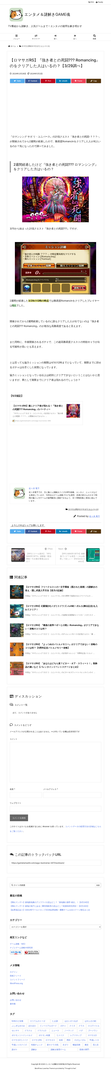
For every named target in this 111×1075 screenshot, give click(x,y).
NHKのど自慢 (17, 1021)
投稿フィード (15, 976)
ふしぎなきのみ (18, 1026)
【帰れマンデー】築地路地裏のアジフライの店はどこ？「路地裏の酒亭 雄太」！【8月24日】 (50, 902)
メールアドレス (50, 789)
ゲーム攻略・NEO (17, 944)
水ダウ (65, 1045)
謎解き (34, 1049)
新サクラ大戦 (52, 1045)
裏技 (86, 1045)
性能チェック (37, 1045)
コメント (13, 739)
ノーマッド (69, 1030)
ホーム (13, 46)
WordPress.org (16, 983)
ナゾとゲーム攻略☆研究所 (21, 947)
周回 (68, 1040)
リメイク (60, 1035)
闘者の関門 (84, 1049)
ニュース (55, 1030)
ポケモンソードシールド (22, 1035)
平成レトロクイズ (19, 1045)
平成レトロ (94, 1040)
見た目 (96, 1045)
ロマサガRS (37, 1040)
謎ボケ (14, 1049)
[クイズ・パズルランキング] (31, 952)
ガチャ (63, 1026)
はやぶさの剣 (90, 1021)
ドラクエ (28, 1030)
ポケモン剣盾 (44, 1035)
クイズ (72, 1026)
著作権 (13, 1004)
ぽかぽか (32, 1026)
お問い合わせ (15, 1000)
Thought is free (70, 1068)
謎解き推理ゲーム (58, 1049)
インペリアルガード (48, 1026)
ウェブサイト (15, 803)
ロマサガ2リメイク (20, 1040)
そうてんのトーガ (37, 1021)
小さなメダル (80, 1040)
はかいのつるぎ (71, 1021)
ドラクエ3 (41, 1030)
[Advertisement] (55, 112)
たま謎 (55, 1021)
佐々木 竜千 (94, 516)
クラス (81, 1026)
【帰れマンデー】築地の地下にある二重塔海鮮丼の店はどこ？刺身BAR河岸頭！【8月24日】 (49, 906)
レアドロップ (76, 1035)
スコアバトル (93, 1026)
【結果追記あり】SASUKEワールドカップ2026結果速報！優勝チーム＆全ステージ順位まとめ (50, 910)
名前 (12, 789)
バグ (81, 1030)
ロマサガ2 (92, 1035)
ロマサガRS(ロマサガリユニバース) (36, 46)
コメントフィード (17, 979)
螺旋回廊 (76, 1045)
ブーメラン (93, 1030)
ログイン (13, 972)
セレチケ (15, 1030)
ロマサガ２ (50, 1040)
